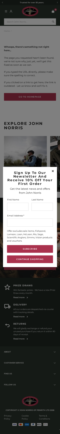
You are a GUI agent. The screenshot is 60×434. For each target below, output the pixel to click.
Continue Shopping (30, 259)
